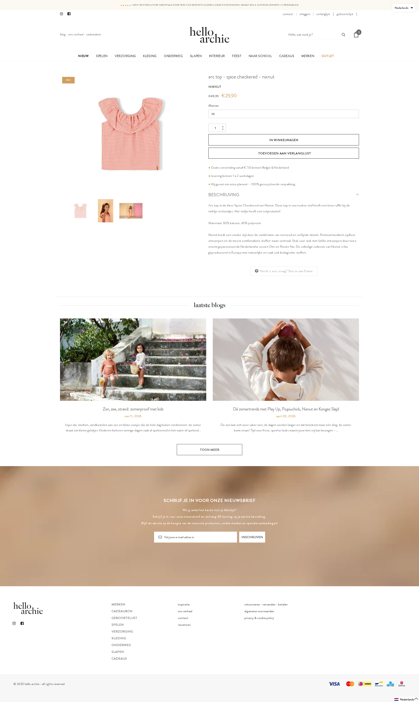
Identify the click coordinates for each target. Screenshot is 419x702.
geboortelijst (345, 14)
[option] (131, 134)
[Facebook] (70, 14)
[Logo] (209, 34)
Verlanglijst (323, 14)
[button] (406, 699)
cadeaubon (93, 34)
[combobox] (312, 34)
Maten (213, 105)
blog (62, 34)
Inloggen (304, 14)
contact (288, 14)
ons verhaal (75, 34)
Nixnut (214, 86)
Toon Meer (209, 449)
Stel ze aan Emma (300, 271)
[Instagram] (62, 14)
